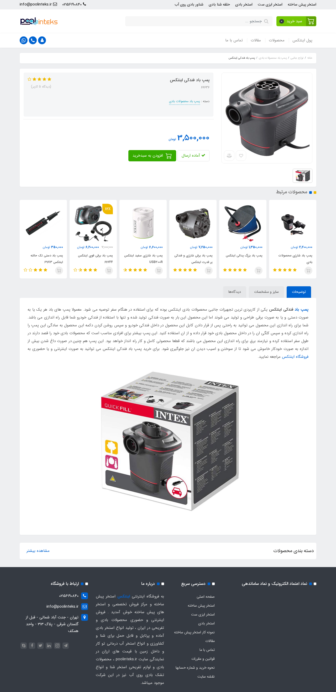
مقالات (256, 40)
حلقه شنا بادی (219, 5)
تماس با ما (234, 40)
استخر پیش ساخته (302, 5)
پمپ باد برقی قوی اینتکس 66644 (95, 259)
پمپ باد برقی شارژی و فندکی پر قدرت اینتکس (193, 259)
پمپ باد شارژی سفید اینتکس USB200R (143, 259)
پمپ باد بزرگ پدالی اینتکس (244, 255)
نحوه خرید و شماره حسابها (195, 668)
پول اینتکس (302, 40)
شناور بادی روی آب (189, 5)
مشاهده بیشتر (38, 551)
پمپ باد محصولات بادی (184, 101)
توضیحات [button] (299, 292)
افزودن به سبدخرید (148, 155)
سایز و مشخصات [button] (266, 292)
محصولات (277, 40)
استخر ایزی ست (270, 5)
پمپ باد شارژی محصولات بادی (295, 259)
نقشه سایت (206, 676)
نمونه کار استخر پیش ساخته (194, 632)
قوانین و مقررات (203, 659)
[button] (296, 21)
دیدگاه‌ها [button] (234, 292)
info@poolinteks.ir (36, 4)
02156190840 (72, 4)
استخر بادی (244, 5)
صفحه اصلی (206, 597)
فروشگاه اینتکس (295, 357)
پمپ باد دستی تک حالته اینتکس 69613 (46, 259)
